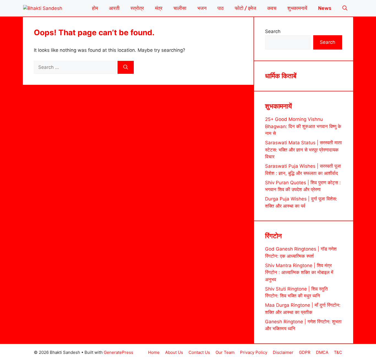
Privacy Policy (253, 352)
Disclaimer (283, 352)
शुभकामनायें (297, 8)
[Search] (126, 67)
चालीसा (179, 8)
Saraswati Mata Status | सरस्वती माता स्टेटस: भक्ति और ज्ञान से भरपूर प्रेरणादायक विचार (303, 149)
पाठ (220, 8)
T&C (338, 352)
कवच (271, 8)
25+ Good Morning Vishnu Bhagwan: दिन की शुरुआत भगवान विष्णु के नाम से (303, 126)
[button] (345, 8)
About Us (174, 352)
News (324, 8)
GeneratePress (118, 352)
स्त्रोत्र (137, 8)
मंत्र (158, 8)
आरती (114, 8)
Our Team (225, 352)
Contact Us (199, 352)
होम (95, 8)
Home (154, 352)
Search (272, 31)
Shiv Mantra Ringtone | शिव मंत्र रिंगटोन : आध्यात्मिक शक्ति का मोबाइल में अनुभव (299, 272)
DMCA (322, 352)
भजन (201, 8)
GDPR (304, 352)
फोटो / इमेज (245, 8)
